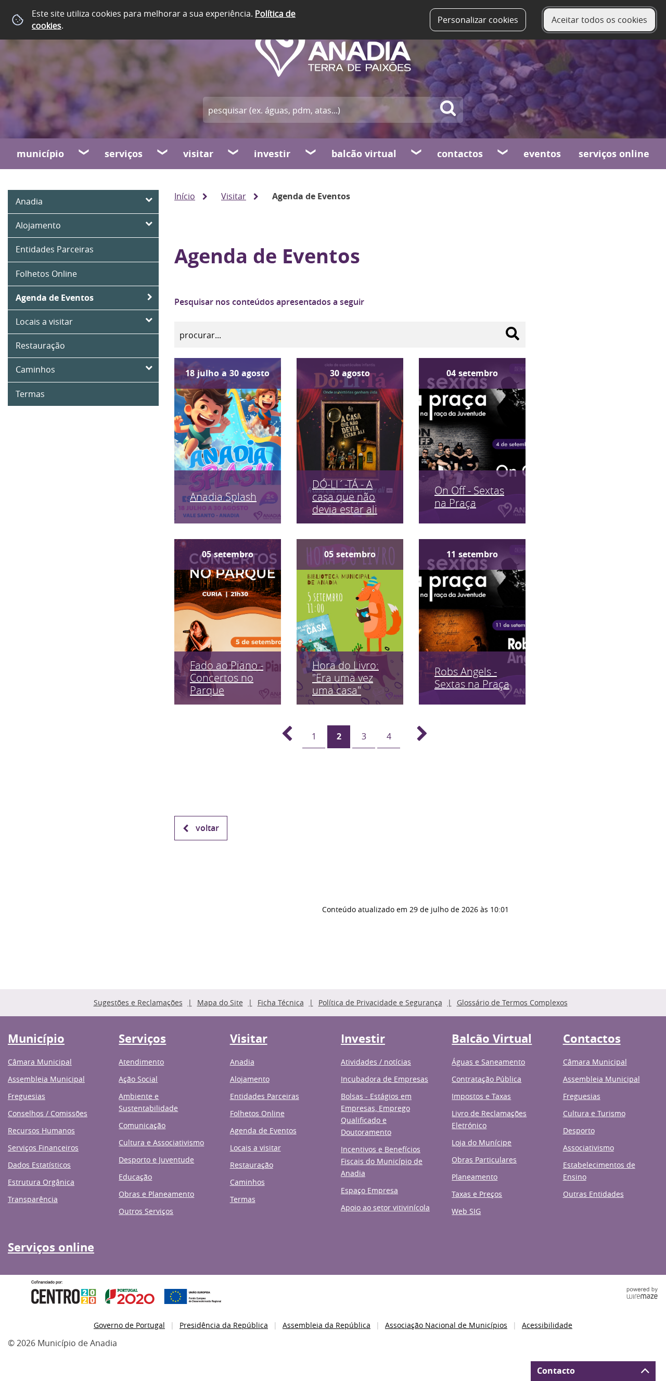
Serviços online (614, 153)
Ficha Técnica (281, 1002)
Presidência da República (224, 1325)
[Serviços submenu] (162, 153)
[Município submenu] (84, 153)
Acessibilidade (547, 1325)
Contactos (460, 153)
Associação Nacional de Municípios (446, 1325)
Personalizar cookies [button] (478, 19)
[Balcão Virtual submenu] (416, 153)
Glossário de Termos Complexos (512, 1002)
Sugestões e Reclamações (138, 1002)
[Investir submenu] (311, 153)
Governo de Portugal (129, 1325)
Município (40, 153)
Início (184, 196)
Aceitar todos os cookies (599, 19)
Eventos (542, 153)
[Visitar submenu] (233, 153)
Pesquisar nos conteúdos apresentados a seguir (269, 302)
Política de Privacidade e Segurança (380, 1002)
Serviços (124, 153)
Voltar (207, 828)
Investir (272, 153)
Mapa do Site (220, 1002)
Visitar (198, 153)
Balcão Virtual (363, 153)
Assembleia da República (326, 1325)
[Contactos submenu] (503, 153)
